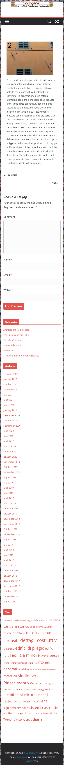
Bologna (54, 620)
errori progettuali (49, 655)
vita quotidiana (29, 719)
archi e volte (40, 620)
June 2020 (8, 430)
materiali (10, 676)
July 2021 (8, 394)
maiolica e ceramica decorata (44, 670)
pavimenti (18, 689)
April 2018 (8, 560)
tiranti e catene (34, 713)
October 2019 (10, 467)
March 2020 (9, 446)
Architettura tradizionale (16, 329)
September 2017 (12, 596)
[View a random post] (57, 21)
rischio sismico (27, 701)
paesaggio (48, 683)
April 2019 (8, 498)
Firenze (14, 662)
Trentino (9, 720)
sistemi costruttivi (44, 707)
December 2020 (11, 415)
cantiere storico (16, 626)
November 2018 (11, 523)
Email (7, 275)
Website (8, 290)
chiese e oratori (13, 633)
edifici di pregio (29, 648)
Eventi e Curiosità (12, 340)
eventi (6, 662)
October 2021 (10, 384)
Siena (43, 701)
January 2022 (10, 379)
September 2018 (12, 534)
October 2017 (10, 591)
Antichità (7, 620)
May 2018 (8, 555)
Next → (56, 182)
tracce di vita (50, 713)
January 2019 (10, 513)
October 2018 (10, 529)
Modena (35, 683)
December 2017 (11, 580)
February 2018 (10, 570)
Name (8, 259)
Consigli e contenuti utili (16, 334)
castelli (48, 627)
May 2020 (8, 436)
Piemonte (36, 689)
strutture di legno (13, 713)
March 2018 (9, 565)
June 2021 (8, 399)
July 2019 (8, 482)
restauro (9, 701)
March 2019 (9, 503)
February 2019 (10, 508)
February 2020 (10, 451)
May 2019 (8, 492)
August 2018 (9, 539)
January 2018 (10, 575)
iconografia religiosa (27, 662)
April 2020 (8, 441)
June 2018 (8, 549)
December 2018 (11, 518)
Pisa (52, 689)
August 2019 (9, 477)
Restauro (8, 350)
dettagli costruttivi (39, 640)
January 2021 (10, 410)
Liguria (29, 669)
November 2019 (11, 461)
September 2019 (12, 472)
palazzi (7, 689)
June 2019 (8, 487)
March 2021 (9, 405)
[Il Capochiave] (32, 3)
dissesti (9, 648)
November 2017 (11, 586)
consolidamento (37, 632)
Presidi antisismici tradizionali (25, 694)
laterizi (22, 669)
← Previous (10, 175)
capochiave (36, 626)
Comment (9, 217)
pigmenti (45, 689)
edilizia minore (26, 655)
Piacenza (27, 689)
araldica (16, 620)
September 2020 (12, 425)
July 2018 (8, 544)
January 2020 (10, 456)
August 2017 (9, 601)
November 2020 (11, 420)
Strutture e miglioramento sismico (21, 355)
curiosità (11, 640)
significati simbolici (16, 708)
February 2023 (10, 373)
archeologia (26, 620)
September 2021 (12, 389)
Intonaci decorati (12, 345)
